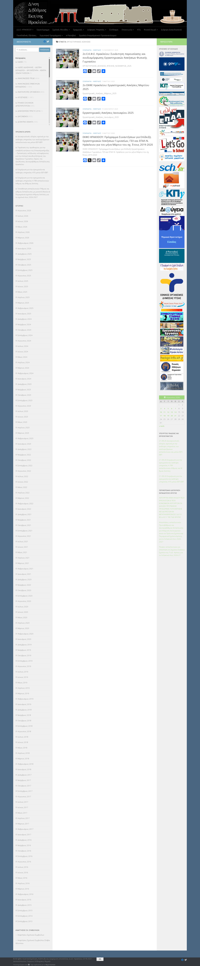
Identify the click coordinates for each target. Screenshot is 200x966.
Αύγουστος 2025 (24, 275)
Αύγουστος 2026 (24, 210)
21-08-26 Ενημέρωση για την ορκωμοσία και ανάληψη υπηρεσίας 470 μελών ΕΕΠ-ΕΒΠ (171, 479)
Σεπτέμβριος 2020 (25, 596)
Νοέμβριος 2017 (24, 780)
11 (164, 412)
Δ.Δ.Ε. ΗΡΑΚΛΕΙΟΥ (24, 29)
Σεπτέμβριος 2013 (25, 921)
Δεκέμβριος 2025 (24, 254)
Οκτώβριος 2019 (24, 655)
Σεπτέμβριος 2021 (25, 530)
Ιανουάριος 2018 (24, 769)
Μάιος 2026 (22, 227)
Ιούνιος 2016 (23, 872)
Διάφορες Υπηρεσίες (95, 29)
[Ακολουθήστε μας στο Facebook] (45, 41)
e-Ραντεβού (71, 35)
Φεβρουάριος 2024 (25, 373)
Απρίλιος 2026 (24, 232)
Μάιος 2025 (22, 292)
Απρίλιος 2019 (24, 688)
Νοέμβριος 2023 (24, 389)
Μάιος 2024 (22, 357)
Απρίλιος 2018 (24, 753)
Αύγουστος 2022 (24, 471)
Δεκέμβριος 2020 (24, 579)
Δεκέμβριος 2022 (24, 449)
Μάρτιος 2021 (23, 563)
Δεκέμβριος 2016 (24, 840)
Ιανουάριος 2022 (24, 509)
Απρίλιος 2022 (24, 492)
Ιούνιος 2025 (23, 286)
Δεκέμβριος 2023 (24, 384)
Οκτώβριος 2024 (24, 330)
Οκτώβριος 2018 (24, 720)
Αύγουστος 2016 (24, 861)
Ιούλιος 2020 (23, 606)
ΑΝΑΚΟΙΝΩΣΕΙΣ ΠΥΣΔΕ (26, 78)
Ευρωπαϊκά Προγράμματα (50, 35)
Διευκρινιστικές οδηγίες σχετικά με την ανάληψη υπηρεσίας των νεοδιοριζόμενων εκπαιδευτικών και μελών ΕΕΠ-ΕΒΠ (32, 139)
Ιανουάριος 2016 (24, 899)
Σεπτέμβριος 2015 (25, 910)
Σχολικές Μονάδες (60, 29)
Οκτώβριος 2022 (24, 460)
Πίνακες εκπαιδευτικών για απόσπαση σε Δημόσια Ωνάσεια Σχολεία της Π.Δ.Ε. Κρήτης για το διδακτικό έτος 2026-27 (171, 551)
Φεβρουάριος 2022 (25, 503)
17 (161, 415)
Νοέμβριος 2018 (24, 715)
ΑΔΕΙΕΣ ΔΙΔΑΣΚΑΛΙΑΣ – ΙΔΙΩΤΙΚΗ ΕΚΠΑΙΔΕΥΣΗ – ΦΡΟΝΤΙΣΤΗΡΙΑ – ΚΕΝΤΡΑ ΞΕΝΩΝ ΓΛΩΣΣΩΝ (31, 70)
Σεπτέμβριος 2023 (25, 400)
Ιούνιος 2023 (23, 417)
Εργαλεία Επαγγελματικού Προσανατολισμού (97, 35)
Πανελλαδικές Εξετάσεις (26, 35)
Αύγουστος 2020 (24, 601)
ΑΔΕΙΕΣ (20, 62)
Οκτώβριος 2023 (24, 395)
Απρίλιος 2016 (24, 883)
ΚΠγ (139, 29)
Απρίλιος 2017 (24, 818)
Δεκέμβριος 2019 (24, 644)
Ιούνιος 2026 (23, 221)
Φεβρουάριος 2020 (25, 634)
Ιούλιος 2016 (23, 867)
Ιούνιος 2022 (23, 482)
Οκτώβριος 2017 (24, 786)
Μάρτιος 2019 (23, 693)
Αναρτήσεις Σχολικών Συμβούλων (31, 935)
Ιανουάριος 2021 (24, 574)
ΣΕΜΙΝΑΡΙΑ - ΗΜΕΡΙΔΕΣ (92, 50)
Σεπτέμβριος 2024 (25, 335)
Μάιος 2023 (22, 422)
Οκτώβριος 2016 (24, 851)
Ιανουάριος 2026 (24, 248)
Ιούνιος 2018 (23, 742)
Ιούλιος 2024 (23, 346)
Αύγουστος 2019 (24, 666)
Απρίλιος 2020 (24, 623)
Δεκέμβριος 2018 (24, 710)
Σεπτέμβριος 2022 (25, 465)
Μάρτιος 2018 (23, 758)
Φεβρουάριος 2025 (25, 308)
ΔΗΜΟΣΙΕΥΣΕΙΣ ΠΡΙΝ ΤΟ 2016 (29, 111)
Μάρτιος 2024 (23, 368)
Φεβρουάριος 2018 (25, 764)
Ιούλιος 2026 (23, 216)
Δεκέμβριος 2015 (24, 905)
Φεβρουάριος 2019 (25, 699)
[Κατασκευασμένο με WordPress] (29, 964)
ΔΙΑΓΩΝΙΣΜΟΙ (23, 116)
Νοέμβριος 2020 (24, 585)
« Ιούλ (161, 426)
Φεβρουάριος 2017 (25, 829)
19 (168, 415)
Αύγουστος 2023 (24, 406)
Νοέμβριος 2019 (24, 650)
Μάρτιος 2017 (23, 823)
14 (175, 412)
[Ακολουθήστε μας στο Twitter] (48, 41)
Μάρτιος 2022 (23, 498)
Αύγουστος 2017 (24, 796)
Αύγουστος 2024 (24, 341)
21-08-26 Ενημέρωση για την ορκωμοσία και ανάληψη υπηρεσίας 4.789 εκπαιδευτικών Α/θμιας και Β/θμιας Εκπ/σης (170, 465)
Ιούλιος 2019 (23, 672)
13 (172, 412)
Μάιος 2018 (22, 748)
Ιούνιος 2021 (23, 547)
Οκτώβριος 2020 (24, 590)
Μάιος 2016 (22, 878)
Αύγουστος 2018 (24, 731)
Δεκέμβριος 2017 (24, 775)
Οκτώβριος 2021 (24, 525)
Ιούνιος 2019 (23, 677)
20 (172, 415)
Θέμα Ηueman (50, 965)
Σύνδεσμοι (113, 29)
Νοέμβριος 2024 (24, 324)
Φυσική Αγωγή (150, 29)
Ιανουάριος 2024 (24, 379)
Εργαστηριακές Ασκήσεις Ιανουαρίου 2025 (108, 112)
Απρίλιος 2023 (24, 427)
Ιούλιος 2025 (23, 281)
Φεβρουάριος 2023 (25, 438)
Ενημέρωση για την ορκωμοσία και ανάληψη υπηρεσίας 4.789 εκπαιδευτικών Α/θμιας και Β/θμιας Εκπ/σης (32, 181)
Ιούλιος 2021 (23, 541)
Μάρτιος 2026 (23, 237)
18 (164, 415)
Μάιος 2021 (22, 552)
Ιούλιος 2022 (23, 476)
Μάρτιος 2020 (23, 628)
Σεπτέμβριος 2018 (25, 726)
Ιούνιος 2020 (23, 612)
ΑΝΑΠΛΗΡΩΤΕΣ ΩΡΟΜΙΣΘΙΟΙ (29, 92)
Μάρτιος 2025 (23, 303)
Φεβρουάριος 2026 (25, 243)
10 (161, 412)
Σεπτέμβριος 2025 (25, 270)
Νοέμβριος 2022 (24, 455)
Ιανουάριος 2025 (24, 313)
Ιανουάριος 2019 (24, 704)
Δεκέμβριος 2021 (24, 514)
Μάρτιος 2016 (23, 889)
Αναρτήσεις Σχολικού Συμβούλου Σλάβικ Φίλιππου (33, 941)
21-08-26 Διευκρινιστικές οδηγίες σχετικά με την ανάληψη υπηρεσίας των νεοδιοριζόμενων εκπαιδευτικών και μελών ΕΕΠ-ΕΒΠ (171, 448)
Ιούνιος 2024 (23, 351)
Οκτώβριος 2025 (24, 265)
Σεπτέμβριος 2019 (25, 661)
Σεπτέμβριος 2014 (25, 916)
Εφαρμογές (77, 29)
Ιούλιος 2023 (23, 411)
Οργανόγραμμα (43, 29)
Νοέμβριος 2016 (24, 845)
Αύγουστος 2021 (24, 536)
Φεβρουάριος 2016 (25, 894)
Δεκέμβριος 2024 (24, 319)
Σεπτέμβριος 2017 (25, 791)
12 (168, 412)
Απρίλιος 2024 (24, 362)
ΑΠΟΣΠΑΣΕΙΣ (22, 97)
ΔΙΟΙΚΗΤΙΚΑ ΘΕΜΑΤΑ (25, 122)
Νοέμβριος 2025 (24, 259)
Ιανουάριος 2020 (24, 639)
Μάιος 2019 (22, 682)
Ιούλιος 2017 (23, 802)
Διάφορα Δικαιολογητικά (171, 29)
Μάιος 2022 (22, 487)
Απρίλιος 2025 (24, 297)
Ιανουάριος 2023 (24, 444)
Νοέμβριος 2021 (24, 520)
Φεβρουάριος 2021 (25, 568)
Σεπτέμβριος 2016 (25, 856)
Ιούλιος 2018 (23, 737)
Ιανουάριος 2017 (24, 834)
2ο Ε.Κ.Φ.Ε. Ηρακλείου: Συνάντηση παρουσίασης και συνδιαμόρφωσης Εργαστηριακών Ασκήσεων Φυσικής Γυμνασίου (115, 57)
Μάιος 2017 (22, 813)
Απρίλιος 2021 (24, 558)
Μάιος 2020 (22, 617)
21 (175, 415)
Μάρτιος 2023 (23, 433)
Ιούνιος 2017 (23, 807)
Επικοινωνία (127, 29)
